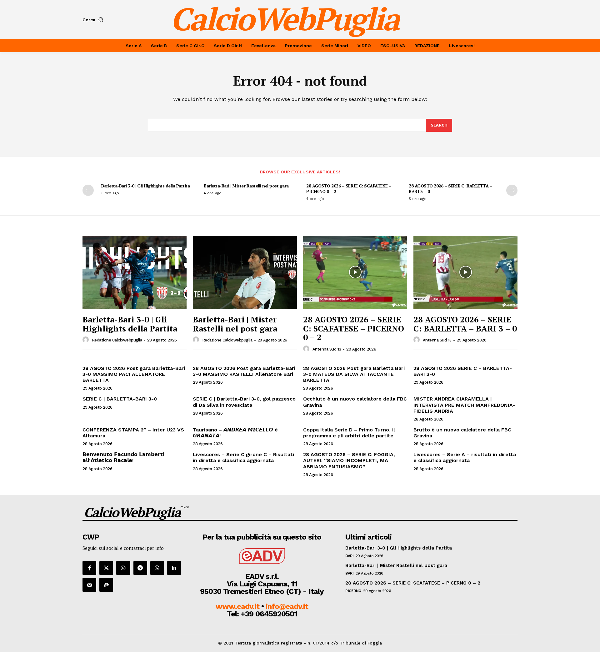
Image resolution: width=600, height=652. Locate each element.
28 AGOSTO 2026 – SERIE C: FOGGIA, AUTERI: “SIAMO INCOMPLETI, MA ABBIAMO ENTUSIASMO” (349, 460)
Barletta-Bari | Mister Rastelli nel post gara (246, 186)
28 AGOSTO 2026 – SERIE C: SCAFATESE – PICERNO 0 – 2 (349, 188)
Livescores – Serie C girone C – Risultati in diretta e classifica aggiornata (243, 457)
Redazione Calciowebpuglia (117, 340)
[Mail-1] (89, 585)
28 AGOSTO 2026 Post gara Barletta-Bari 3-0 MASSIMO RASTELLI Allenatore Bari (244, 371)
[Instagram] (123, 568)
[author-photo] (86, 339)
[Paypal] (106, 585)
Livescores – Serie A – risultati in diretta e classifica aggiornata (464, 457)
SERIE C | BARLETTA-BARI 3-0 (119, 399)
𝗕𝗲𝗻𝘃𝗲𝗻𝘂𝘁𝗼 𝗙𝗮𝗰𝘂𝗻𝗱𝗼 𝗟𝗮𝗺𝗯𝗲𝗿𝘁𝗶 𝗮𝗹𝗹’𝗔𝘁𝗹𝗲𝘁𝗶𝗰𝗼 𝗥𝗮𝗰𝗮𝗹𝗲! (123, 457)
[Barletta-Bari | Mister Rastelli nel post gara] (245, 272)
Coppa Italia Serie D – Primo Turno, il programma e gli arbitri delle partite (349, 433)
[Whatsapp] (157, 568)
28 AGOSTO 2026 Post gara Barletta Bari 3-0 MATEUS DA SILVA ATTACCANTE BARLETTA (354, 374)
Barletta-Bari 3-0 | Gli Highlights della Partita (145, 186)
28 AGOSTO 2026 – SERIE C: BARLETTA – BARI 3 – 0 (450, 188)
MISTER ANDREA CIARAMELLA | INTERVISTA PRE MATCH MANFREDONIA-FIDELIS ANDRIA (464, 405)
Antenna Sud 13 (326, 349)
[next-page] (512, 190)
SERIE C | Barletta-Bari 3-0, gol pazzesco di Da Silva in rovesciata (244, 402)
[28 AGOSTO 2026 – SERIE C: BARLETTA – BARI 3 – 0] (465, 272)
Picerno (353, 591)
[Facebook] (89, 568)
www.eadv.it (237, 606)
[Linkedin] (174, 568)
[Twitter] (106, 568)
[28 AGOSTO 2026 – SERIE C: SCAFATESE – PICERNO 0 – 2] (355, 272)
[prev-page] (88, 190)
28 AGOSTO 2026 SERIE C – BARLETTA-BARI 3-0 (462, 371)
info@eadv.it (287, 606)
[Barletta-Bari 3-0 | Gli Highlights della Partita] (134, 272)
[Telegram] (140, 568)
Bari (349, 556)
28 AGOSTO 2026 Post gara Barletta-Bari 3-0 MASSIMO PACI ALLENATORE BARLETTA (133, 374)
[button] (94, 19)
